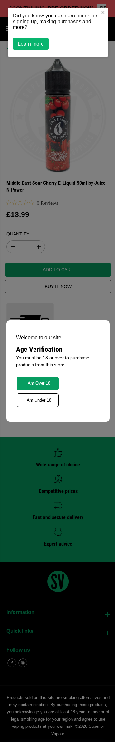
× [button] (100, 12)
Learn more (31, 44)
